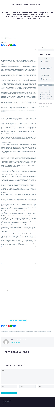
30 (47, 98)
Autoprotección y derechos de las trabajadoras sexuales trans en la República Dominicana (46, 60)
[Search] (42, 4)
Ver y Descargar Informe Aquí (18, 320)
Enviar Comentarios (8, 393)
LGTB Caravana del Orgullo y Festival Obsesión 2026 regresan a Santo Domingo (46, 68)
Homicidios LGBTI (17, 331)
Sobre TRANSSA (19, 4)
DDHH (11, 331)
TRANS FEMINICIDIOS (42, 331)
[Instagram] (50, 400)
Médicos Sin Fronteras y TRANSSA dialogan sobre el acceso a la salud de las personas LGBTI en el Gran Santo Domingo (46, 77)
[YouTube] (53, 400)
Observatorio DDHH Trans (35, 4)
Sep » (53, 85)
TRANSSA (8, 37)
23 (47, 96)
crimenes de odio (5, 331)
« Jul (39, 85)
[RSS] (52, 400)
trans (36, 331)
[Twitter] (49, 400)
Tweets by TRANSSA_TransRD (43, 106)
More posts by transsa (15, 342)
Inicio (13, 4)
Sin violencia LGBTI (30, 331)
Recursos (26, 4)
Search (53, 50)
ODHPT (23, 331)
